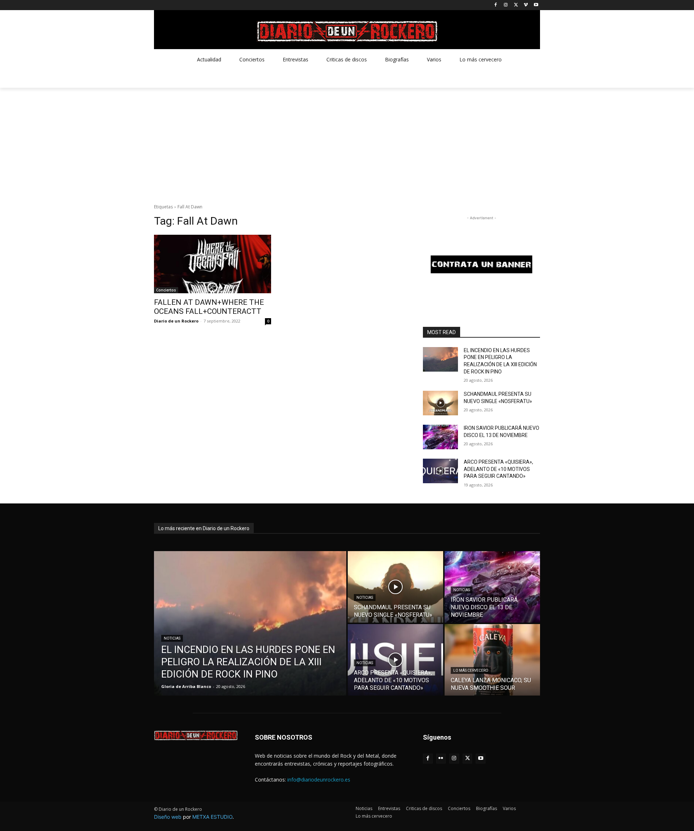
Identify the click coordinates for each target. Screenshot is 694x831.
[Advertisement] (347, 141)
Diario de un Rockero (176, 321)
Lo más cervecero (470, 670)
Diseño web (167, 817)
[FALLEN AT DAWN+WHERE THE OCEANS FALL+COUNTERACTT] (212, 264)
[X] (516, 5)
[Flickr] (441, 758)
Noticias (172, 638)
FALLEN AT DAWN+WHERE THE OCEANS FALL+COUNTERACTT (209, 307)
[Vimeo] (526, 5)
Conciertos (166, 290)
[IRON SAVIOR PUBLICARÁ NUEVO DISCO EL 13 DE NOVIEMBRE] (440, 437)
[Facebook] (496, 5)
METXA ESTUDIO (212, 817)
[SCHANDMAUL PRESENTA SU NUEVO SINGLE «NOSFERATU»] (440, 403)
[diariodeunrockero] (347, 31)
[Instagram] (506, 5)
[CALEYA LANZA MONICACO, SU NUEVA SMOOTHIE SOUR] (492, 660)
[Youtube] (536, 5)
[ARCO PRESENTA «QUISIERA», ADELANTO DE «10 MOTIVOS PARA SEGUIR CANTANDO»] (440, 471)
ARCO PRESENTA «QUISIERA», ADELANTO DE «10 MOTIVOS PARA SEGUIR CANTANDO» (498, 469)
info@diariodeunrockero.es (318, 779)
